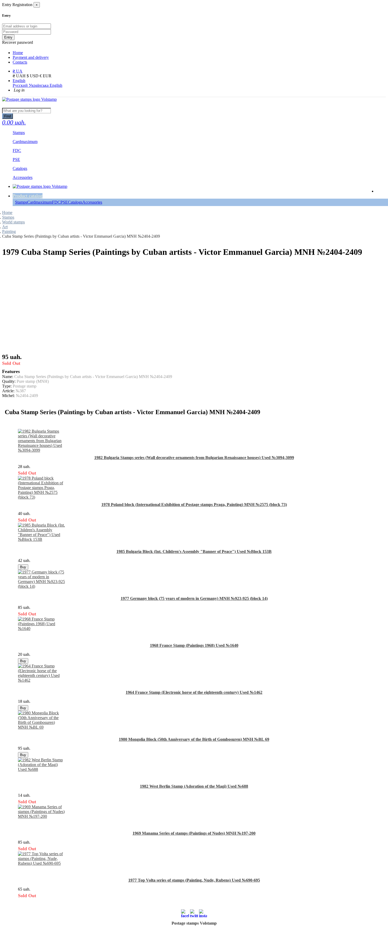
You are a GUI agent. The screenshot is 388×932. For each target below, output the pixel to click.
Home (18, 52)
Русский (21, 85)
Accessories (92, 202)
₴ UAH (20, 76)
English (19, 80)
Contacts (20, 62)
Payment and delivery (31, 57)
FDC (56, 202)
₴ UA (17, 71)
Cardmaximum (39, 202)
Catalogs (75, 202)
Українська (39, 85)
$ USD (33, 76)
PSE (64, 202)
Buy (23, 567)
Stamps (21, 202)
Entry (8, 37)
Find (7, 116)
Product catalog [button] (27, 195)
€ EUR (45, 76)
